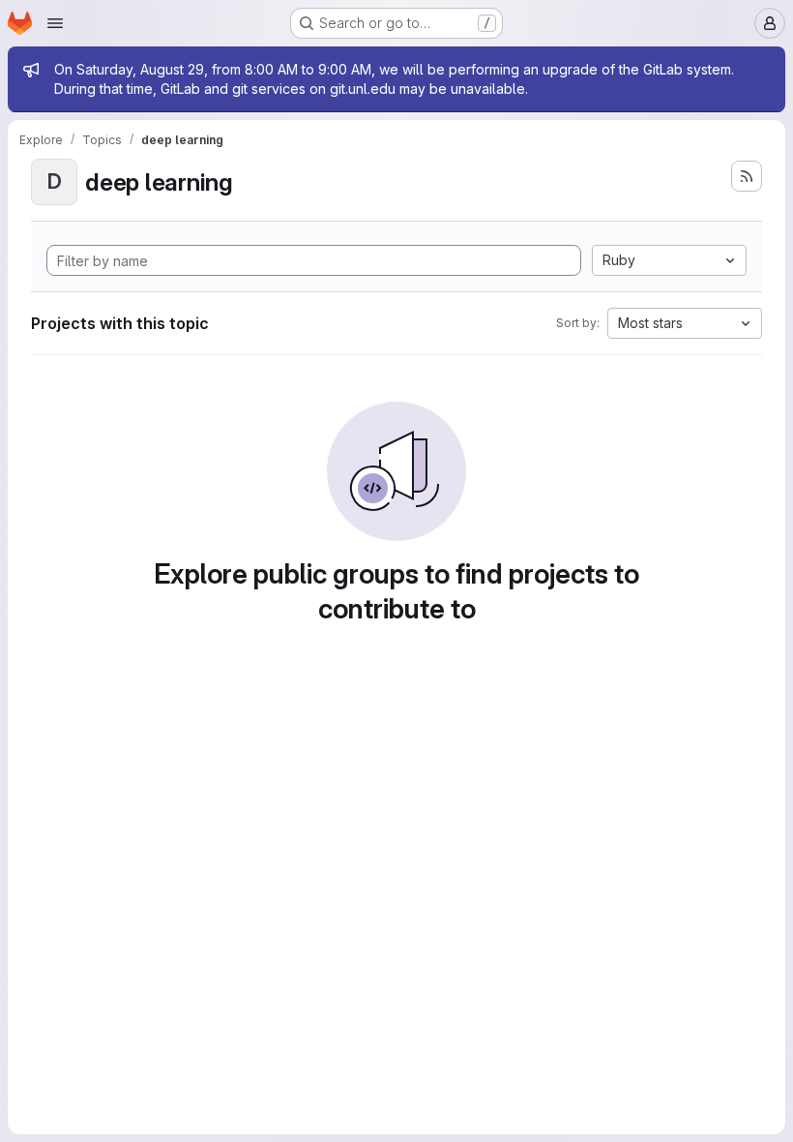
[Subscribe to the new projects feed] (746, 176)
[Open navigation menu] (55, 23)
